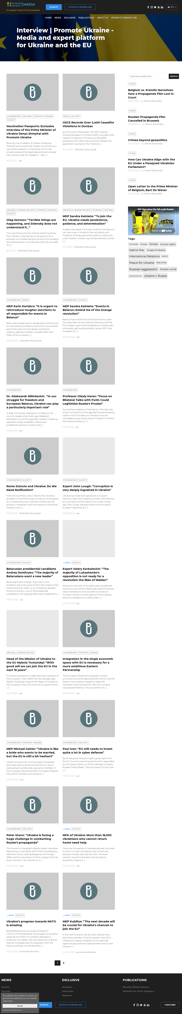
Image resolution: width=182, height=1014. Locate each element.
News (58, 18)
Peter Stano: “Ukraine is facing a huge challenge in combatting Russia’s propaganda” (30, 838)
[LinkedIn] (162, 7)
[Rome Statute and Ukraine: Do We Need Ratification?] (32, 456)
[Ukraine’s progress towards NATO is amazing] (32, 891)
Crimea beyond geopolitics (147, 140)
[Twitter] (155, 7)
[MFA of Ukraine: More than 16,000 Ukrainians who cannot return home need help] (89, 804)
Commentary (14, 116)
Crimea (143, 244)
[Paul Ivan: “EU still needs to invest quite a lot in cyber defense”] (89, 718)
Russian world (168, 269)
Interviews (67, 991)
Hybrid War (136, 250)
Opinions (41, 210)
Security (75, 116)
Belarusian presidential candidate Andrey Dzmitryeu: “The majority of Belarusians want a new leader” (32, 572)
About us (102, 18)
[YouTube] (158, 7)
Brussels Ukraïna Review (20, 210)
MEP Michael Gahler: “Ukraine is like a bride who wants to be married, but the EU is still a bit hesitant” (32, 752)
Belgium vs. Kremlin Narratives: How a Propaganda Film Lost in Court (151, 93)
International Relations (144, 256)
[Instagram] (151, 7)
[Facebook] (148, 7)
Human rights (168, 244)
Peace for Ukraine (141, 262)
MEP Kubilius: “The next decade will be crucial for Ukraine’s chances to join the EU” (89, 925)
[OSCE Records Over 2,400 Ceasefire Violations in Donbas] (89, 92)
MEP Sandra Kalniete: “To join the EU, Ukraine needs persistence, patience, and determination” (87, 220)
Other (132, 84)
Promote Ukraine (43, 116)
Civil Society (133, 244)
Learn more (8, 1001)
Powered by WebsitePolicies (12, 1010)
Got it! (20, 1006)
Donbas (153, 244)
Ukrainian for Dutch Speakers (138, 991)
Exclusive (70, 18)
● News (67, 563)
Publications (86, 18)
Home (48, 18)
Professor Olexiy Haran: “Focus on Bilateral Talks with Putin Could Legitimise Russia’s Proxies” (87, 400)
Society (11, 120)
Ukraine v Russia (155, 276)
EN (172, 7)
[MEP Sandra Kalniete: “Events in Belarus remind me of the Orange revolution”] (89, 276)
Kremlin (165, 256)
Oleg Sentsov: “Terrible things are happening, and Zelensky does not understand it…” (31, 223)
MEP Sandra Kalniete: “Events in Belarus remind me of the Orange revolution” (87, 310)
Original (27, 116)
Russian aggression (143, 269)
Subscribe (170, 1005)
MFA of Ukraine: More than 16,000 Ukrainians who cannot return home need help (87, 838)
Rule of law (161, 262)
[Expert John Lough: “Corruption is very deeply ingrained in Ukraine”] (89, 456)
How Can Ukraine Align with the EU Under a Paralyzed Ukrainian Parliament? (151, 163)
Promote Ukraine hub (80, 7)
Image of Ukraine (156, 250)
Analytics (67, 987)
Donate (54, 7)
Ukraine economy (135, 276)
